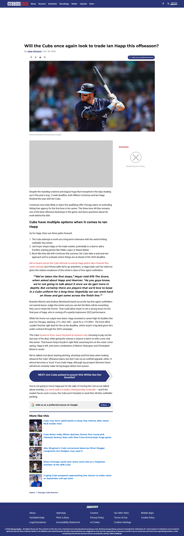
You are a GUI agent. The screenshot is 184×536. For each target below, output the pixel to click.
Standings (64, 4)
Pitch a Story (62, 517)
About (32, 513)
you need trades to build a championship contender (70, 389)
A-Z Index (95, 522)
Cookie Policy (148, 517)
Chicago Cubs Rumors (48, 492)
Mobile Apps (147, 513)
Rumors (42, 4)
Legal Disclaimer (37, 522)
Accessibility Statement (68, 522)
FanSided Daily (36, 517)
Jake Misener (35, 51)
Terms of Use (120, 517)
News (33, 4)
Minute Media (15, 529)
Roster (74, 4)
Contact (94, 513)
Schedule (52, 4)
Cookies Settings (122, 522)
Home (32, 492)
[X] (168, 4)
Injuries (83, 4)
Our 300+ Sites (121, 513)
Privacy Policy (97, 517)
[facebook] (163, 4)
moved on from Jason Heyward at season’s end (63, 335)
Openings (61, 513)
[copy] (45, 57)
